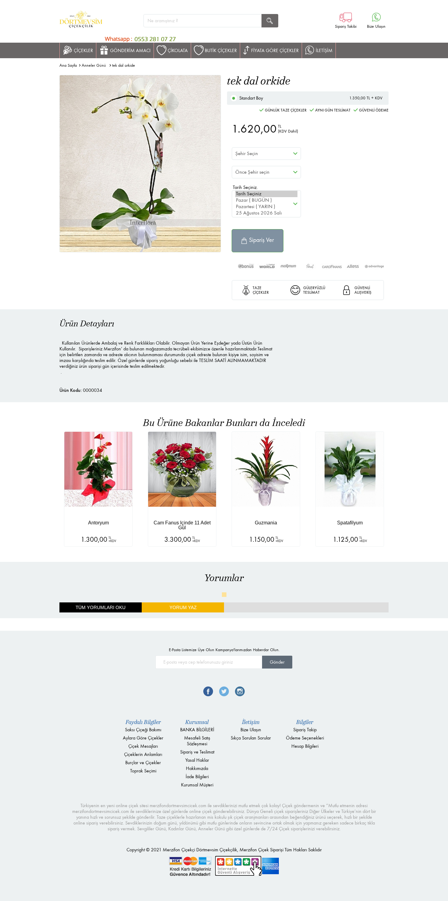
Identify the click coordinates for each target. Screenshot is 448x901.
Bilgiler (304, 722)
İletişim (251, 722)
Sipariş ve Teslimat (197, 752)
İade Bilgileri (197, 776)
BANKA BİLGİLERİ (197, 730)
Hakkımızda (197, 768)
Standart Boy (310, 98)
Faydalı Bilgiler (143, 722)
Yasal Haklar (197, 760)
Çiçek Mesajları (143, 746)
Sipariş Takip (305, 730)
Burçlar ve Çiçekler (143, 762)
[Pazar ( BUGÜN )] (266, 200)
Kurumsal (197, 722)
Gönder (277, 662)
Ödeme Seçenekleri (305, 738)
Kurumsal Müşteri (197, 785)
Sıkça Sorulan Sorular (251, 738)
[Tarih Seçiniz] (266, 194)
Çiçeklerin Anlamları (143, 754)
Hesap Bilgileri (304, 746)
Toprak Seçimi (143, 771)
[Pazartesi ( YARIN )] (266, 207)
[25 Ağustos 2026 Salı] (266, 213)
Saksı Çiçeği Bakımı (143, 730)
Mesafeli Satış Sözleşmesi (197, 741)
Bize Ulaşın (250, 730)
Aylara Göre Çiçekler (143, 738)
